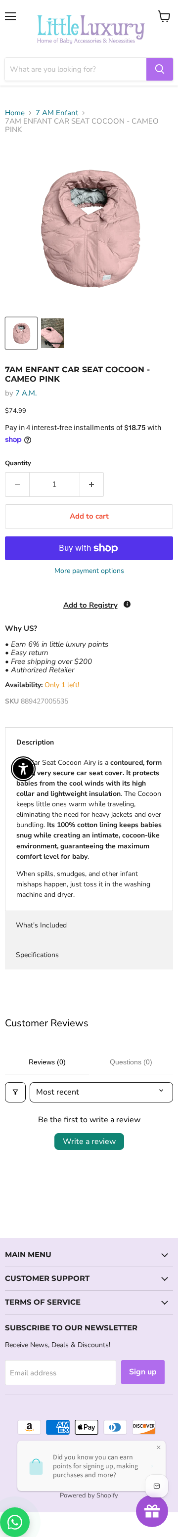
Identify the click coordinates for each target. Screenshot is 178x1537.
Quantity (18, 463)
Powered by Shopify (89, 1495)
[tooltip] (127, 604)
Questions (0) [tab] (131, 1062)
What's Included (41, 925)
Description (35, 742)
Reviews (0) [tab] (47, 1062)
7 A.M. (26, 393)
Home (15, 113)
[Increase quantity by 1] (92, 484)
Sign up (143, 1371)
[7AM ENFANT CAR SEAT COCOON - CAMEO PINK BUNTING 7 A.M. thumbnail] (21, 333)
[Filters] (15, 1092)
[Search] (159, 69)
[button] (0, 1487)
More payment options (89, 571)
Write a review (89, 1141)
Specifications (37, 955)
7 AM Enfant (57, 113)
